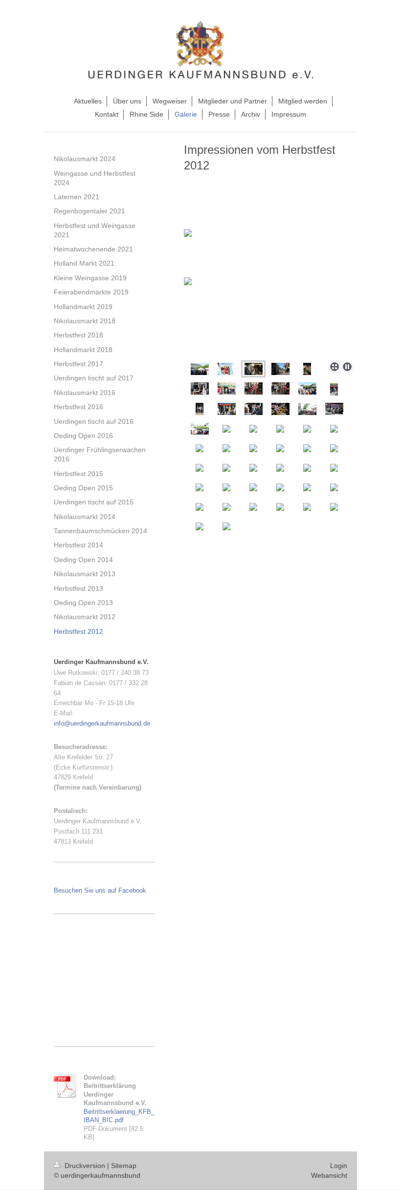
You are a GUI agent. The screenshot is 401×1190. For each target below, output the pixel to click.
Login (338, 1165)
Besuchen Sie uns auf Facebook (100, 890)
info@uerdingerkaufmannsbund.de (102, 723)
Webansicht (329, 1175)
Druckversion (85, 1165)
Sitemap (123, 1165)
